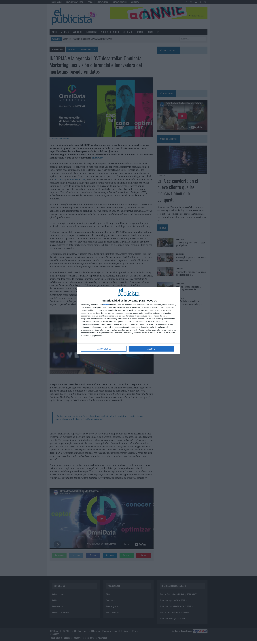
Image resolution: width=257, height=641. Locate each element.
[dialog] (128, 320)
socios (106, 305)
